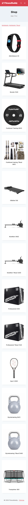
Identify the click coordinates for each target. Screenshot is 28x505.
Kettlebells (5, 25)
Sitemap (21, 500)
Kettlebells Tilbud (14, 25)
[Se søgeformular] (21, 3)
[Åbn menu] (24, 3)
